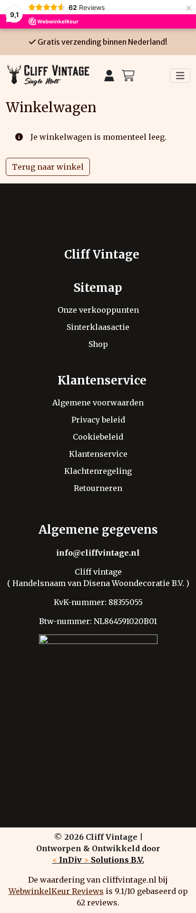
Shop (98, 344)
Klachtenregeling (98, 471)
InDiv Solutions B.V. (98, 860)
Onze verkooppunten (98, 310)
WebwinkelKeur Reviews (56, 891)
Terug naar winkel (48, 167)
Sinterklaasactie (98, 327)
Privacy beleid (98, 419)
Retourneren (98, 488)
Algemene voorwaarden (98, 402)
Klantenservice (98, 454)
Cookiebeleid (98, 437)
